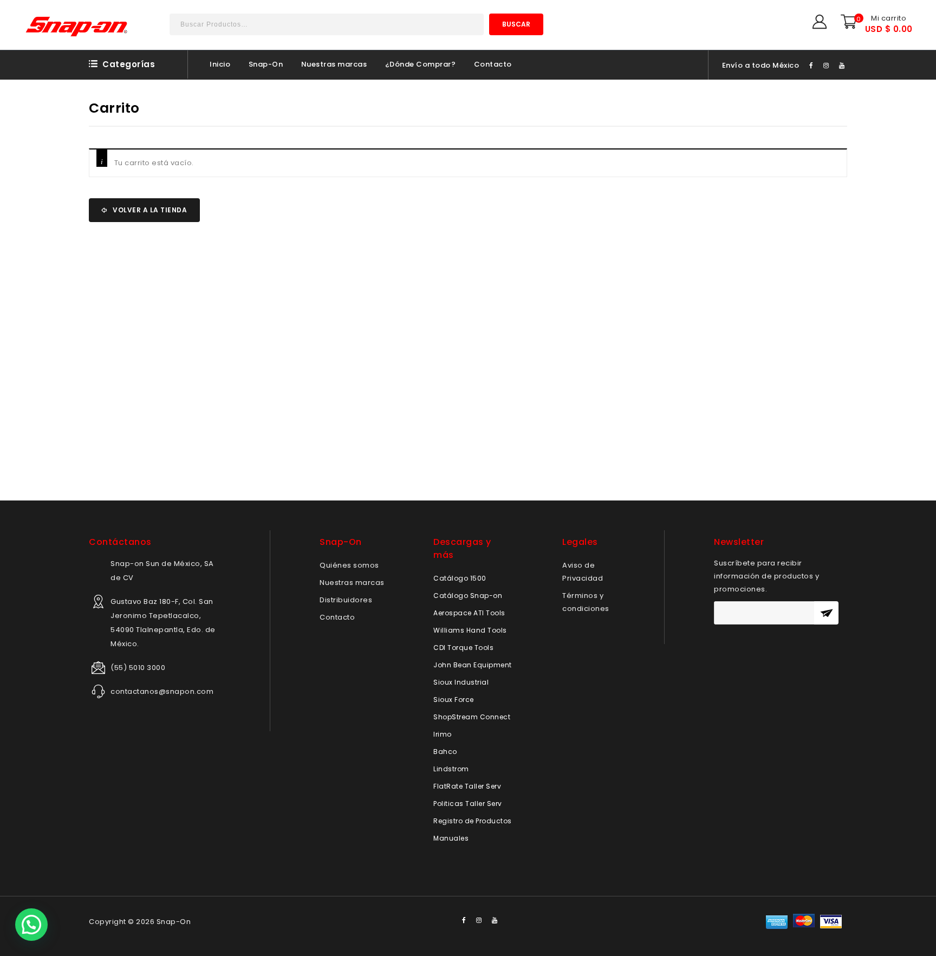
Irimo (442, 734)
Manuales (451, 838)
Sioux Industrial (461, 682)
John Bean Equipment (472, 664)
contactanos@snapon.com (161, 691)
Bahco (445, 751)
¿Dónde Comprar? (420, 64)
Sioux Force (453, 699)
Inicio (220, 64)
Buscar (516, 24)
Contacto (493, 64)
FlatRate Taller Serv (467, 786)
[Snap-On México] (77, 26)
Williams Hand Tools (470, 630)
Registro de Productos (472, 820)
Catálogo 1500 (459, 578)
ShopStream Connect (471, 716)
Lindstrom (451, 768)
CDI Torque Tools (463, 647)
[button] (31, 924)
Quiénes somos (349, 565)
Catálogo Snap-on (467, 595)
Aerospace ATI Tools (469, 612)
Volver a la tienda (149, 209)
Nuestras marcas (334, 64)
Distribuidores (346, 600)
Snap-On (266, 64)
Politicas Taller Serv (467, 803)
